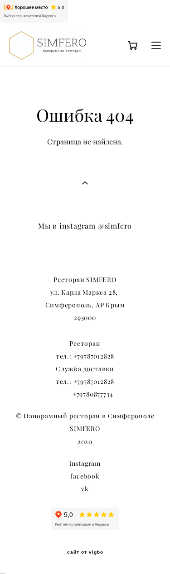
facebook (84, 476)
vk (85, 489)
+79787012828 (94, 356)
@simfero (115, 225)
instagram (85, 463)
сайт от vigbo (85, 552)
